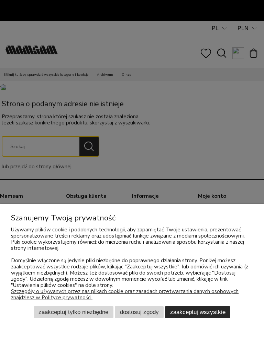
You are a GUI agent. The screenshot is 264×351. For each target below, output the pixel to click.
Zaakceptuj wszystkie (198, 311)
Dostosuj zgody (139, 311)
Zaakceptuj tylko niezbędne (73, 311)
